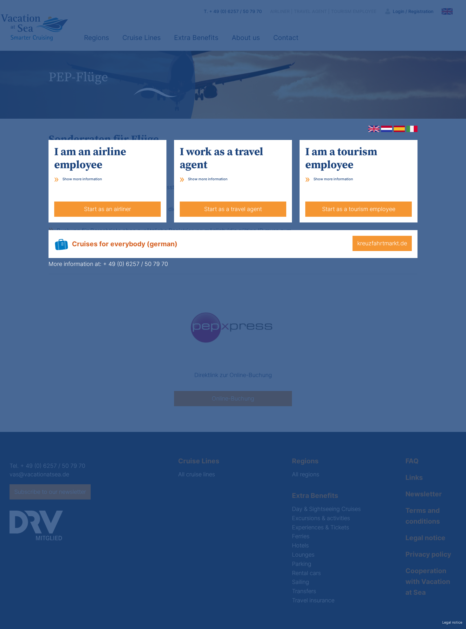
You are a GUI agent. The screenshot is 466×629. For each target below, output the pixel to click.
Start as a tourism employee (358, 209)
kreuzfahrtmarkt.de (382, 243)
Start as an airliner (107, 209)
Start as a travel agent (233, 209)
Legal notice (452, 622)
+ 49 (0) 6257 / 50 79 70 (135, 264)
